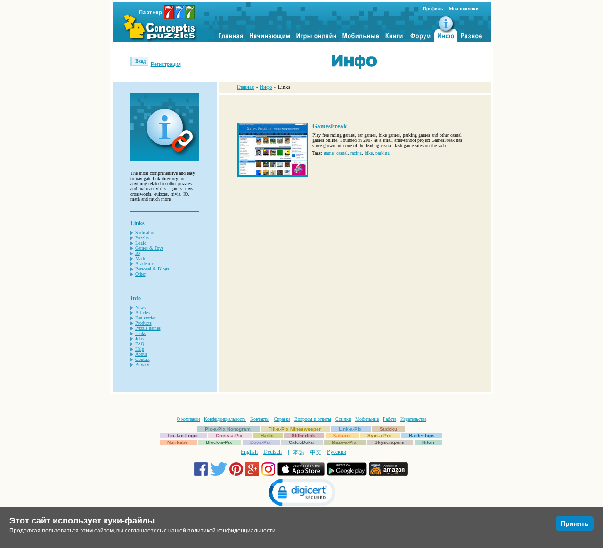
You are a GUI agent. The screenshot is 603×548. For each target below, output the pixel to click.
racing (356, 152)
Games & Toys (149, 248)
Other (140, 274)
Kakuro (341, 435)
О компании (188, 419)
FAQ (139, 343)
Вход (140, 61)
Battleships (422, 435)
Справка (282, 419)
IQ (137, 253)
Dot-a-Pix (260, 442)
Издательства (413, 419)
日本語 (295, 452)
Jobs (139, 338)
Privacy (142, 364)
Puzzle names (148, 328)
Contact (142, 359)
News (140, 307)
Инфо (266, 87)
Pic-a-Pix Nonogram (228, 429)
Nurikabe (177, 442)
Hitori (428, 442)
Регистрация (166, 64)
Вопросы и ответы (312, 419)
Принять (575, 523)
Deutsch (272, 452)
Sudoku (388, 429)
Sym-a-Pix (379, 435)
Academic (144, 263)
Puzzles (142, 237)
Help (139, 349)
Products (143, 323)
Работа (389, 419)
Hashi (267, 435)
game (329, 152)
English (249, 452)
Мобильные (367, 419)
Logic (140, 242)
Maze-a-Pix (344, 442)
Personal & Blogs (152, 268)
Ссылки (343, 419)
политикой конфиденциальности (231, 530)
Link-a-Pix (350, 429)
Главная (245, 87)
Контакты (259, 419)
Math (140, 258)
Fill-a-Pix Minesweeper (295, 429)
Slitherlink (303, 435)
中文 (315, 452)
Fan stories (145, 317)
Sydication (145, 232)
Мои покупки (464, 8)
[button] (301, 493)
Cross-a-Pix (229, 435)
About (141, 354)
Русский (336, 452)
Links (140, 333)
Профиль (433, 8)
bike (369, 152)
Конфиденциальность (225, 419)
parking (382, 152)
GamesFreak (329, 126)
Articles (142, 312)
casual (342, 152)
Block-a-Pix (219, 442)
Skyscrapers (389, 442)
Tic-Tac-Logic (182, 435)
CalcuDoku (301, 442)
